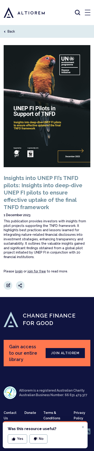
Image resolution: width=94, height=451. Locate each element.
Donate (30, 413)
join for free (37, 271)
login (19, 271)
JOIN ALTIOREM (65, 353)
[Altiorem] (20, 12)
